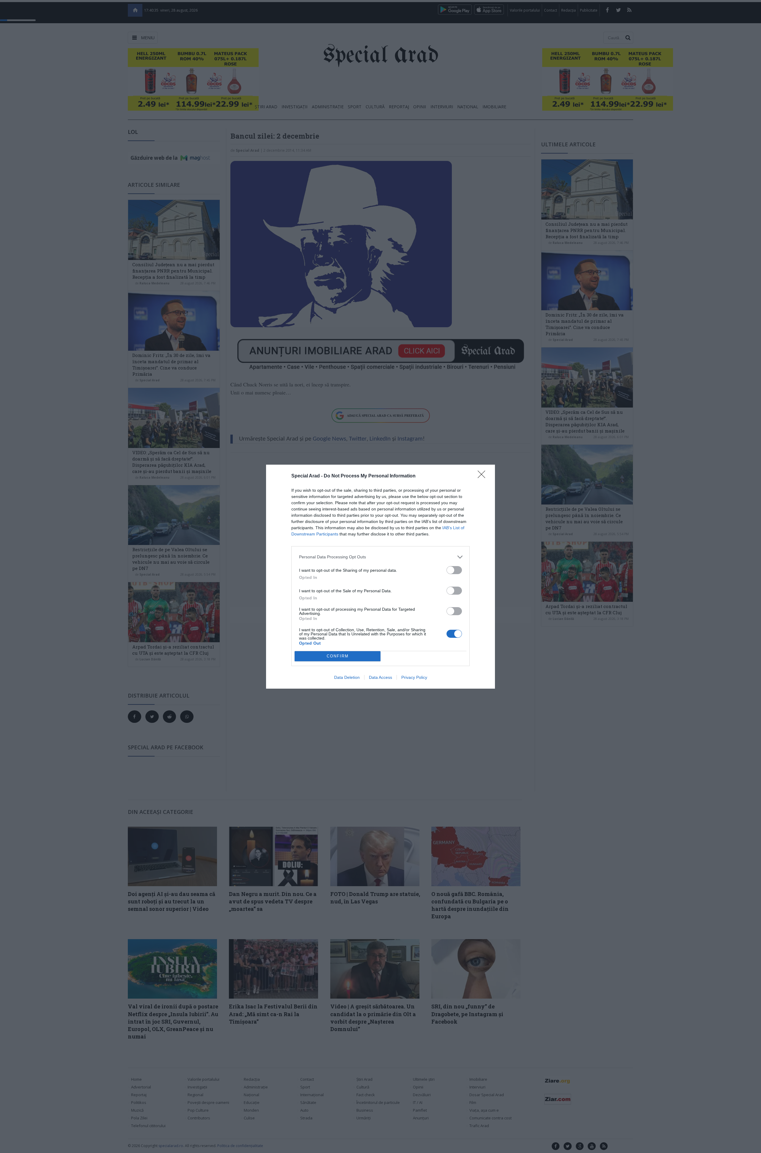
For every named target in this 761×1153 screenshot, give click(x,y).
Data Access (380, 677)
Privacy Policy (414, 677)
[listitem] (380, 557)
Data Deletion (347, 677)
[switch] (454, 570)
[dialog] (380, 577)
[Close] (483, 476)
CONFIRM (338, 656)
